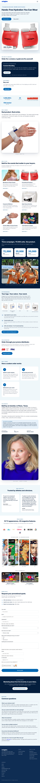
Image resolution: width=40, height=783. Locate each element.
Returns (3, 776)
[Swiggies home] (5, 1)
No (3, 638)
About (3, 764)
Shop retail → (16, 19)
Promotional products (33, 754)
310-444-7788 (4, 770)
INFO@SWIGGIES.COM (6, 768)
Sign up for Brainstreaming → (20, 688)
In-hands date (4, 657)
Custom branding (21, 751)
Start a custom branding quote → (10, 331)
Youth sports (31, 757)
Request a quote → (7, 353)
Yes (3, 637)
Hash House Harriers (33, 758)
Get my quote (20, 670)
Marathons (31, 751)
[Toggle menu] (37, 1)
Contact (3, 767)
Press (3, 765)
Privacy (3, 773)
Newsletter (4, 771)
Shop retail (20, 754)
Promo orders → (6, 19)
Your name (4, 609)
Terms (3, 774)
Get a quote (7, 72)
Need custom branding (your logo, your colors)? (11, 635)
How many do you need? (6, 630)
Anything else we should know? (7, 641)
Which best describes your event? (8, 625)
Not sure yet (5, 639)
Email (3, 614)
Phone (3, 651)
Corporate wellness (33, 752)
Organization (4, 619)
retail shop (9, 739)
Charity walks (31, 755)
